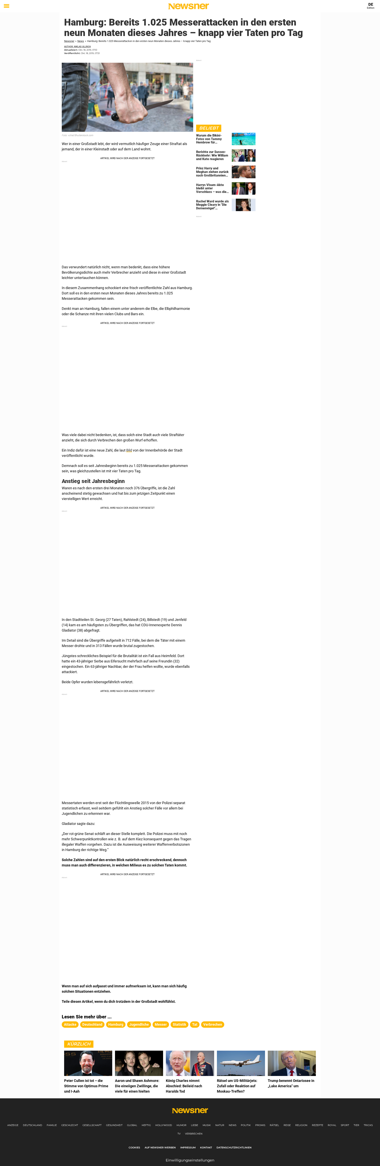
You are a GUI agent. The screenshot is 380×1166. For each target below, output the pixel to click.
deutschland (92, 1024)
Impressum (188, 1147)
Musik (207, 1125)
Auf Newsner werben (160, 1147)
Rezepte (317, 1125)
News (80, 41)
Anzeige (12, 1125)
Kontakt (206, 1147)
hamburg (115, 1024)
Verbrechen (193, 1133)
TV (179, 1133)
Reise (287, 1125)
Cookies (134, 1147)
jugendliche (139, 1024)
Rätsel (274, 1125)
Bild (129, 450)
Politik (246, 1125)
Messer (161, 1024)
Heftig (146, 1125)
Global (132, 1125)
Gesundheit (114, 1125)
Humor (181, 1125)
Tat (194, 1024)
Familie (52, 1125)
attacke (70, 1024)
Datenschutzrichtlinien (234, 1147)
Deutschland (32, 1125)
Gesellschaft (92, 1125)
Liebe (194, 1125)
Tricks (368, 1125)
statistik (179, 1024)
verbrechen (212, 1024)
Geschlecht (69, 1125)
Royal (332, 1125)
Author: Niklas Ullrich (77, 46)
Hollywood (163, 1125)
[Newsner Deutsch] (189, 6)
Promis (260, 1125)
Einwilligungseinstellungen (190, 1160)
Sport (345, 1125)
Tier (356, 1125)
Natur (219, 1125)
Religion (301, 1125)
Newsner (69, 41)
